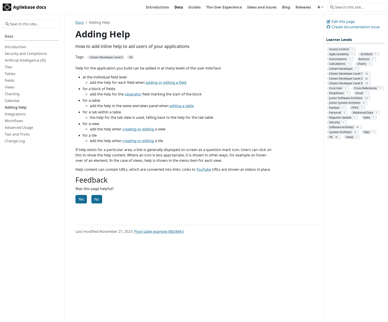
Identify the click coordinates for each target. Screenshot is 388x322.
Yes (81, 199)
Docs (79, 22)
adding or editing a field (166, 82)
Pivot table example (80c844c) (159, 231)
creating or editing (138, 129)
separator (133, 94)
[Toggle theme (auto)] (320, 7)
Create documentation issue (355, 26)
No (96, 199)
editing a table (182, 105)
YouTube (203, 169)
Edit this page (343, 21)
